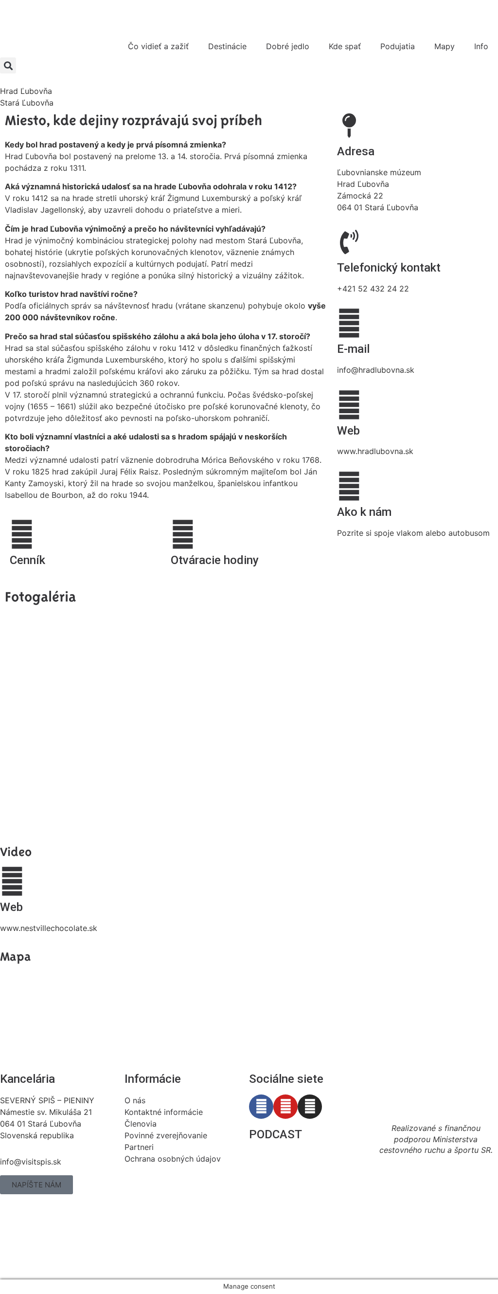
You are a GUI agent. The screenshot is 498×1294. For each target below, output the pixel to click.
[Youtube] (285, 1106)
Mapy (444, 46)
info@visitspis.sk (30, 1161)
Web (348, 430)
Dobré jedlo (287, 46)
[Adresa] (349, 125)
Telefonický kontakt (389, 267)
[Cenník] (22, 534)
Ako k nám (364, 512)
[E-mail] (349, 323)
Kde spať (345, 46)
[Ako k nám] (349, 486)
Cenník (27, 560)
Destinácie (227, 46)
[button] (8, 65)
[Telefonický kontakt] (349, 242)
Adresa (355, 151)
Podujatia (397, 46)
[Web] (349, 405)
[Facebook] (261, 1106)
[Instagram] (310, 1106)
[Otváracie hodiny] (183, 534)
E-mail (353, 349)
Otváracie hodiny (215, 560)
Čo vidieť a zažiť (158, 46)
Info (481, 46)
